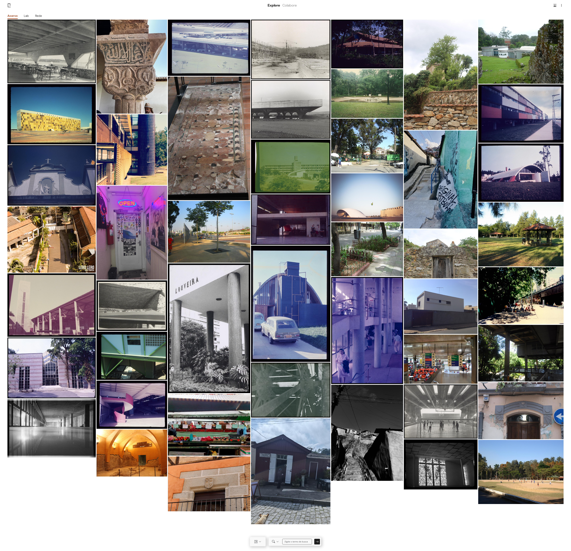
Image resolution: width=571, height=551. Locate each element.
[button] (555, 5)
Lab (26, 16)
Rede (38, 16)
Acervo (12, 16)
